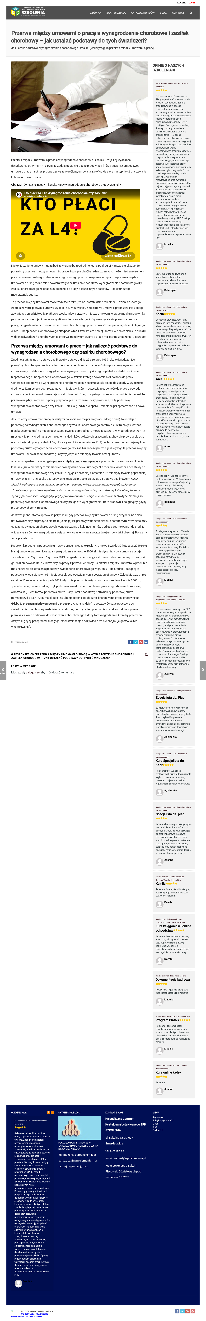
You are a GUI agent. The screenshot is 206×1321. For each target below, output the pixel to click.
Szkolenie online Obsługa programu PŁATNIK (173, 1016)
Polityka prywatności (163, 1120)
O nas (155, 1123)
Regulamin (158, 1117)
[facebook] (177, 1311)
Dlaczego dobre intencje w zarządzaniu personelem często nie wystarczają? (78, 1145)
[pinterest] (193, 1311)
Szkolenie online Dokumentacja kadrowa (171, 976)
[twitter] (182, 1311)
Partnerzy (158, 1130)
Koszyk (181, 2)
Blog (155, 1127)
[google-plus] (187, 1311)
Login (192, 2)
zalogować (33, 672)
